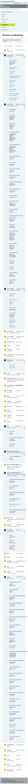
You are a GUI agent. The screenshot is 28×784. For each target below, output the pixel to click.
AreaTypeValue (13, 589)
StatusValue (13, 724)
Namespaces (5, 29)
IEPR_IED (10, 518)
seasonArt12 (13, 243)
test (8, 755)
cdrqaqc (13, 115)
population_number (13, 76)
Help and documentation (7, 12)
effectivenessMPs (13, 132)
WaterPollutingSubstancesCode (13, 509)
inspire (9, 524)
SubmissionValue (13, 736)
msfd (8, 571)
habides (9, 415)
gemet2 (9, 406)
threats (12, 260)
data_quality (13, 67)
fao (8, 396)
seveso (9, 750)
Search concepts (19, 45)
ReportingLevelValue (13, 705)
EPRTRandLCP (11, 378)
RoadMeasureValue (13, 711)
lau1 (8, 553)
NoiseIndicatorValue (13, 666)
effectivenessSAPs (13, 144)
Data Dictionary (12, 9)
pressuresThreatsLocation (13, 215)
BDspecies (13, 109)
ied (8, 426)
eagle (12, 540)
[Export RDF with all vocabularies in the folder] (24, 57)
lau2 (8, 557)
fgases (9, 401)
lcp (8, 566)
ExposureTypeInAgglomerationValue (13, 616)
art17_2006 (10, 288)
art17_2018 (10, 336)
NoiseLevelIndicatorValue (13, 673)
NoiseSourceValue (13, 686)
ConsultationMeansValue (13, 603)
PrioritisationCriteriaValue (13, 692)
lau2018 (9, 561)
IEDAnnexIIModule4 (11, 472)
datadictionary (11, 354)
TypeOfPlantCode (13, 498)
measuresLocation (13, 175)
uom (8, 759)
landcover (10, 530)
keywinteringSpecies (13, 156)
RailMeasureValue (13, 699)
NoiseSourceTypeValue (13, 679)
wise (8, 764)
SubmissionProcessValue (13, 730)
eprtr (8, 373)
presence (13, 80)
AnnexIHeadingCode (13, 456)
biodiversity (10, 342)
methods (13, 313)
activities (13, 294)
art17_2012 (10, 331)
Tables (3, 17)
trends (12, 267)
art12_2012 (10, 55)
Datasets (4, 14)
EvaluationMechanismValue (13, 609)
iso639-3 (13, 638)
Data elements (5, 19)
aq (8, 50)
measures (13, 162)
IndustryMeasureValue (13, 631)
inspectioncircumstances (13, 437)
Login (17, 3)
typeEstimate (13, 272)
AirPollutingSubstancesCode (13, 479)
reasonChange (13, 231)
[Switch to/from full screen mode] (19, 3)
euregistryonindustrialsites (11, 385)
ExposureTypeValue (13, 624)
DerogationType (13, 485)
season (12, 85)
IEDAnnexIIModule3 (11, 464)
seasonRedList (13, 252)
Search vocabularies (8, 45)
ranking (13, 224)
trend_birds (13, 89)
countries (13, 123)
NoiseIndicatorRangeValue (13, 660)
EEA (8, 1)
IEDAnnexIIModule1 (11, 451)
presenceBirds (13, 209)
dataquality (10, 360)
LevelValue (13, 645)
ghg (8, 410)
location (13, 71)
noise (8, 577)
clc (12, 535)
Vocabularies (5, 24)
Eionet (7, 9)
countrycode (13, 60)
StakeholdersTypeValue (13, 718)
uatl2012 (13, 545)
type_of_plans (13, 98)
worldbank (10, 769)
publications (10, 744)
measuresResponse (13, 189)
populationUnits (13, 201)
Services (4, 27)
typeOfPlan (13, 280)
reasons (13, 320)
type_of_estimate (13, 93)
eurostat (9, 390)
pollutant (13, 444)
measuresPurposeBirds (13, 181)
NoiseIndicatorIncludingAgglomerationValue (13, 651)
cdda (8, 345)
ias (8, 421)
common (9, 349)
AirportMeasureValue (13, 582)
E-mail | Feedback (6, 779)
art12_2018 (10, 104)
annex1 (12, 431)
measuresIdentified (13, 169)
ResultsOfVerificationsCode (13, 492)
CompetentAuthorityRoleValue (13, 595)
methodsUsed (13, 195)
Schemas (4, 22)
